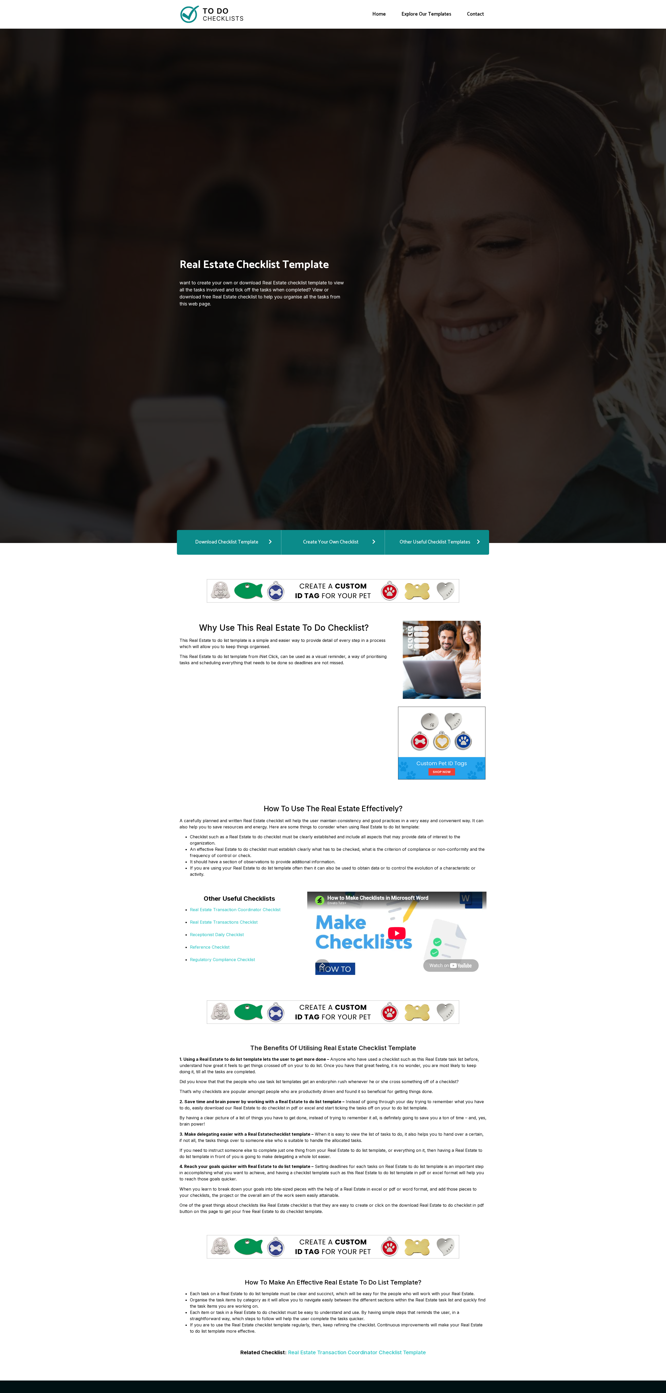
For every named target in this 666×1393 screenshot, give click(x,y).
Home (379, 14)
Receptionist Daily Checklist (217, 934)
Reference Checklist (209, 947)
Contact (475, 14)
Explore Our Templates (426, 14)
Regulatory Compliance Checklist (222, 959)
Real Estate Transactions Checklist (224, 922)
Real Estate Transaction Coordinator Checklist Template (357, 1352)
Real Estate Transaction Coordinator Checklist (235, 909)
